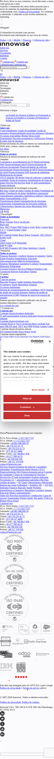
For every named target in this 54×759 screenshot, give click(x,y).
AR (1, 211)
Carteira (3, 58)
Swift (8, 237)
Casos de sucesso (8, 279)
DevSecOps (19, 183)
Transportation (45, 264)
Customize (25, 407)
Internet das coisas (23, 206)
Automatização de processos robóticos (29, 203)
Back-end (4, 224)
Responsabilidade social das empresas (27, 133)
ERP (2, 245)
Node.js (25, 227)
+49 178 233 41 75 (14, 446)
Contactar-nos (6, 99)
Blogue (24, 136)
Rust (51, 227)
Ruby (38, 227)
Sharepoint (21, 243)
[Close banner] (50, 342)
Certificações (39, 138)
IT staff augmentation (40, 183)
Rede (28, 183)
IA (10, 40)
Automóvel (24, 264)
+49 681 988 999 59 (19, 443)
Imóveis (14, 271)
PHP (19, 227)
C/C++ (3, 230)
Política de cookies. (31, 702)
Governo (4, 269)
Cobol (23, 230)
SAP (2, 248)
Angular (9, 222)
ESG (51, 485)
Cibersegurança (7, 206)
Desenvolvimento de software (21, 467)
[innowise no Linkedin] (27, 713)
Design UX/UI (38, 469)
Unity (32, 227)
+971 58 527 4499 (13, 451)
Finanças (27, 40)
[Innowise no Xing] (27, 724)
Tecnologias (5, 53)
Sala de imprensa (15, 141)
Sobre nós (4, 48)
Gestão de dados (16, 190)
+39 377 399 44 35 (13, 456)
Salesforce (33, 248)
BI (19, 482)
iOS (2, 235)
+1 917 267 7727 (26, 438)
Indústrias (4, 55)
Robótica (33, 485)
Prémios (49, 138)
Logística (34, 264)
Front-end (4, 219)
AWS (2, 243)
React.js (11, 324)
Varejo (49, 256)
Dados (3, 40)
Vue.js (16, 222)
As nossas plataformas (10, 287)
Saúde (3, 258)
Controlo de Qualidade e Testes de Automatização (26, 473)
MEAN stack (11, 326)
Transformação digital (10, 201)
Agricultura (24, 271)
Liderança (49, 133)
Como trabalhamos (8, 130)
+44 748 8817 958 (20, 454)
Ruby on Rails (38, 324)
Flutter (15, 235)
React (2, 222)
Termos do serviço (31, 688)
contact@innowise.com (10, 464)
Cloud (3, 240)
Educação (32, 258)
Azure (8, 243)
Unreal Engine (13, 230)
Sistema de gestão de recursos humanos (26, 291)
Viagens (33, 271)
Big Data (4, 190)
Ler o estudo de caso (9, 305)
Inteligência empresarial (37, 193)
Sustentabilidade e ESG (16, 198)
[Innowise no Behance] (27, 734)
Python (13, 227)
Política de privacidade (29, 11)
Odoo (25, 248)
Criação (41, 248)
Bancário (13, 256)
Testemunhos (6, 138)
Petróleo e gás (41, 269)
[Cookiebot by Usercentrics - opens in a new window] (32, 341)
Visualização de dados (16, 193)
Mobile (17, 40)
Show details (38, 390)
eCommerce (40, 256)
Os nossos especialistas (10, 136)
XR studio (38, 498)
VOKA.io (48, 498)
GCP (14, 243)
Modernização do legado (11, 175)
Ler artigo (4, 149)
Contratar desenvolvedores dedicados (17, 313)
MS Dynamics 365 (13, 248)
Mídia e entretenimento (20, 493)
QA (30, 337)
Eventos (3, 141)
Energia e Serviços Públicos (21, 269)
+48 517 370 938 (15, 461)
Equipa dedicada (7, 185)
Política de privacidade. (10, 702)
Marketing (4, 266)
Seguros (30, 256)
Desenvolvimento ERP (18, 172)
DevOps (10, 183)
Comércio (21, 256)
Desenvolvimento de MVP (25, 170)
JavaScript (24, 222)
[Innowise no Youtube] (27, 719)
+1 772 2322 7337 (21, 440)
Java (2, 227)
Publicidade (15, 266)
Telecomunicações (8, 261)
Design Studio (26, 498)
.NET (7, 227)
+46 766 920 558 (14, 459)
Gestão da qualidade (27, 130)
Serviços (4, 50)
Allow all (27, 398)
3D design (19, 177)
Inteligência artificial (33, 196)
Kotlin (3, 237)
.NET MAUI (46, 235)
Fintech (36, 337)
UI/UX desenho (7, 177)
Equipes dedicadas (28, 316)
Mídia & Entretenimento (28, 261)
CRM (9, 245)
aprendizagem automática (28, 480)
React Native (25, 235)
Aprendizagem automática (12, 196)
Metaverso (5, 209)
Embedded (22, 485)
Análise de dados (32, 190)
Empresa (4, 264)
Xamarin (35, 235)
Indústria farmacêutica (34, 282)
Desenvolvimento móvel (16, 164)
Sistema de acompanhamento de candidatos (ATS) (23, 290)
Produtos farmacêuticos (16, 258)
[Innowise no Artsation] (27, 729)
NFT (45, 206)
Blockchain (37, 206)
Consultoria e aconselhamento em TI (16, 162)
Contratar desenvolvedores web (14, 321)
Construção (5, 271)
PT (1, 74)
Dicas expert (34, 136)
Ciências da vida (41, 40)
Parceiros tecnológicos (23, 138)
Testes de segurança (18, 180)
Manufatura (13, 264)
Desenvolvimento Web (10, 472)
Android (8, 235)
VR (7, 211)
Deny (27, 415)
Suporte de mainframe (40, 172)
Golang (44, 227)
